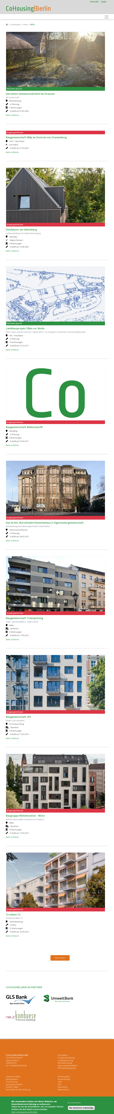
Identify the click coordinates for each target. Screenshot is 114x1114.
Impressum (63, 1087)
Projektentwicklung (66, 1057)
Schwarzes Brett (13, 1076)
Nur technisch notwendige (81, 1108)
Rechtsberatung (65, 1063)
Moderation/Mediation (68, 1065)
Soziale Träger (12, 1087)
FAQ (59, 1084)
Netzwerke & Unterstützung (18, 1089)
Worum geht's (64, 1076)
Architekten (63, 1055)
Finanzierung (11, 1081)
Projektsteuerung (65, 1060)
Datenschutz (63, 1089)
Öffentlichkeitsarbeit (67, 1068)
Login (104, 1)
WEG (32, 24)
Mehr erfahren (12, 115)
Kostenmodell (64, 1079)
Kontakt (94, 1)
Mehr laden (60, 957)
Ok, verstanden (74, 1102)
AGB (60, 1081)
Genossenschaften (14, 1084)
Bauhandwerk (12, 1079)
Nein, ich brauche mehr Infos (24, 1112)
